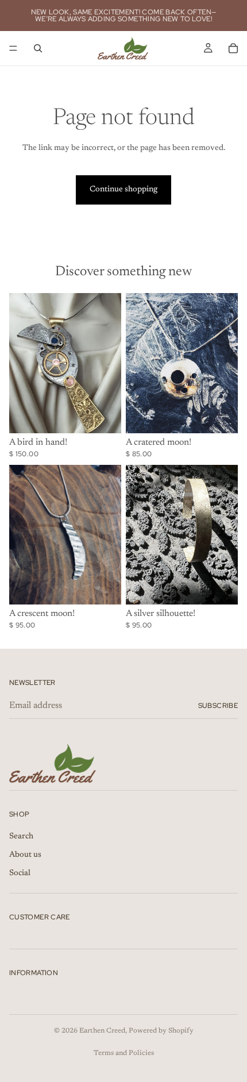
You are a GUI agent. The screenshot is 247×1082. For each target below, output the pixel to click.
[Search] (38, 48)
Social (19, 873)
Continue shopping (123, 190)
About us (25, 855)
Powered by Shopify (161, 1030)
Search (21, 837)
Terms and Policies (124, 1053)
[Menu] (13, 48)
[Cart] (233, 48)
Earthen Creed (102, 1030)
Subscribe (218, 705)
